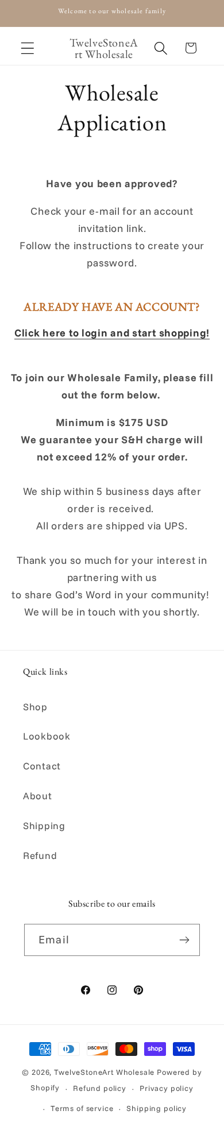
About (37, 795)
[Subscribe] (184, 940)
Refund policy (99, 1088)
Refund (40, 855)
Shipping (44, 825)
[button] (28, 48)
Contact (42, 766)
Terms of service (82, 1108)
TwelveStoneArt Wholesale (104, 1072)
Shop (35, 706)
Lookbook (47, 736)
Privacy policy (167, 1088)
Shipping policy (156, 1108)
